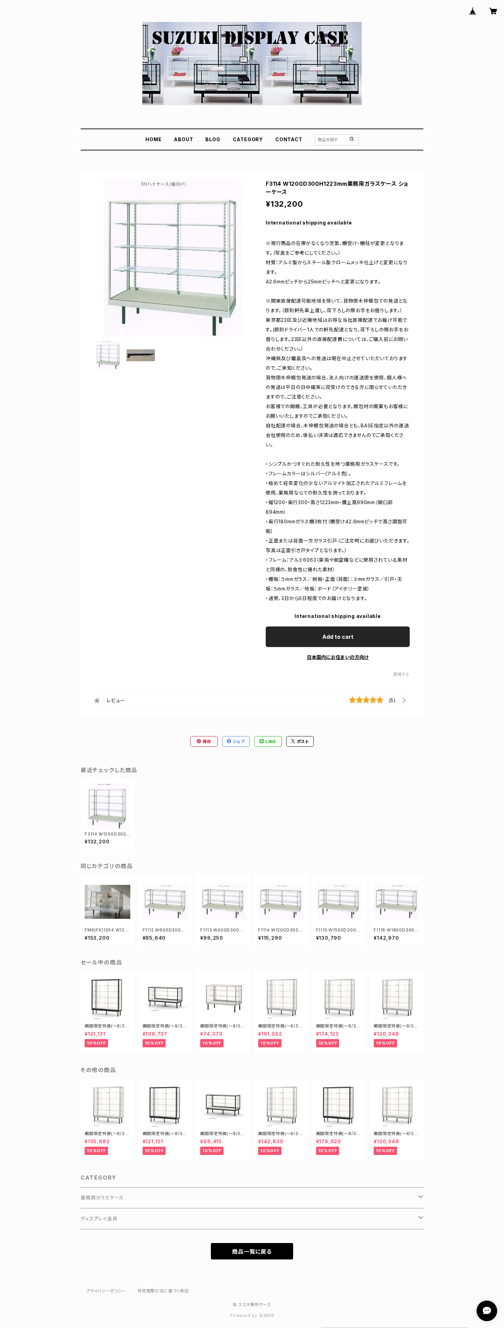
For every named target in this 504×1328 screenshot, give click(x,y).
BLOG (212, 139)
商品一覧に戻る (252, 1251)
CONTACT (288, 139)
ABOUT (183, 139)
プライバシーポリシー (106, 1290)
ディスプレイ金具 (99, 1218)
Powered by (244, 1315)
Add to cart (337, 636)
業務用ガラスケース (102, 1198)
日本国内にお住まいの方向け (338, 657)
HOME (153, 139)
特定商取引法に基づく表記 (163, 1290)
